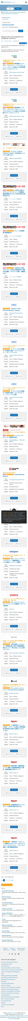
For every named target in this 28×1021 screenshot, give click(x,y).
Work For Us (6, 949)
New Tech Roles (6, 931)
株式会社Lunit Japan (14, 693)
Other (2, 1006)
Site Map (14, 949)
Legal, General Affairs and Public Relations (10, 967)
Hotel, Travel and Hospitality (7, 998)
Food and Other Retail (6, 1000)
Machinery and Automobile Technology (10, 989)
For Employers (21, 949)
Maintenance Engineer (7, 925)
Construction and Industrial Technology (10, 993)
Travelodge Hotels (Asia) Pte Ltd (16, 479)
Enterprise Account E (7, 908)
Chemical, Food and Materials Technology (10, 991)
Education (3, 1002)
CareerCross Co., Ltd (11, 1012)
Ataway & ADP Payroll (7, 913)
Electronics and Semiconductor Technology (11, 987)
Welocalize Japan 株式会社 (15, 158)
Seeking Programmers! (7, 940)
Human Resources (5, 966)
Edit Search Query (6, 22)
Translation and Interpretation (7, 1004)
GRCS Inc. (11, 609)
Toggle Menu (22, 43)
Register (18, 8)
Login (10, 8)
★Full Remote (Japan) (7, 902)
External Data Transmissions (20, 1017)
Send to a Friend (21, 948)
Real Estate (3, 981)
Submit (20, 30)
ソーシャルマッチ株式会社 (15, 199)
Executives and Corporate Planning (9, 962)
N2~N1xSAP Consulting (7, 890)
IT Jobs (4, 919)
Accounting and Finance (6, 964)
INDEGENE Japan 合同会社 (15, 565)
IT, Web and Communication (7, 983)
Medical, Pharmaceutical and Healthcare (10, 997)
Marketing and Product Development (9, 975)
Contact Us (12, 948)
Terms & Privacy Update (14, 1018)
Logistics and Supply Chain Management (10, 971)
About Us (5, 948)
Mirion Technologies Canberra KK (16, 653)
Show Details (14, 89)
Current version (17, 1014)
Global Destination (6, 935)
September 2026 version (5, 1015)
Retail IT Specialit (6, 896)
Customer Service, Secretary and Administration (12, 969)
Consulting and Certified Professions (9, 977)
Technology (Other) (5, 995)
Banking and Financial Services (8, 979)
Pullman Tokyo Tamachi (14, 523)
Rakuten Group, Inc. (13, 733)
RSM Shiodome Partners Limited (16, 72)
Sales (2, 973)
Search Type (5, 19)
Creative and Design (5, 985)
